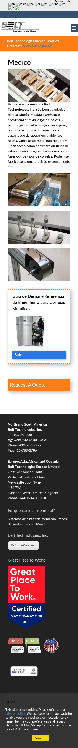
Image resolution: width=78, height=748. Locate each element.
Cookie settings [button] (17, 738)
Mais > (40, 524)
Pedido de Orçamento (23, 545)
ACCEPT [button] (40, 738)
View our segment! (37, 46)
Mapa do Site (62, 1)
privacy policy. (15, 713)
